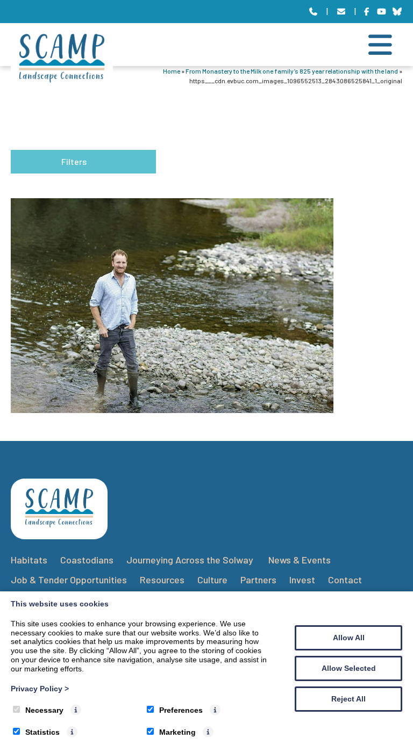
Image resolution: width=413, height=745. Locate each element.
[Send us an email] (341, 11)
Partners (258, 579)
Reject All (348, 699)
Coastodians (86, 560)
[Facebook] (366, 11)
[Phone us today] (313, 11)
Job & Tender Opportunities (69, 579)
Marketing (177, 732)
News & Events (299, 560)
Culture (212, 579)
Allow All (349, 637)
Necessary (44, 710)
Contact (345, 579)
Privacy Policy (40, 688)
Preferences (181, 710)
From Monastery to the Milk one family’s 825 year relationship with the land (292, 71)
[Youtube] (382, 11)
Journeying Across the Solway (190, 560)
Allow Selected (349, 668)
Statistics (42, 732)
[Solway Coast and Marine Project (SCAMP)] (62, 79)
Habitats (29, 560)
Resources (162, 579)
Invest (302, 579)
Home (171, 71)
